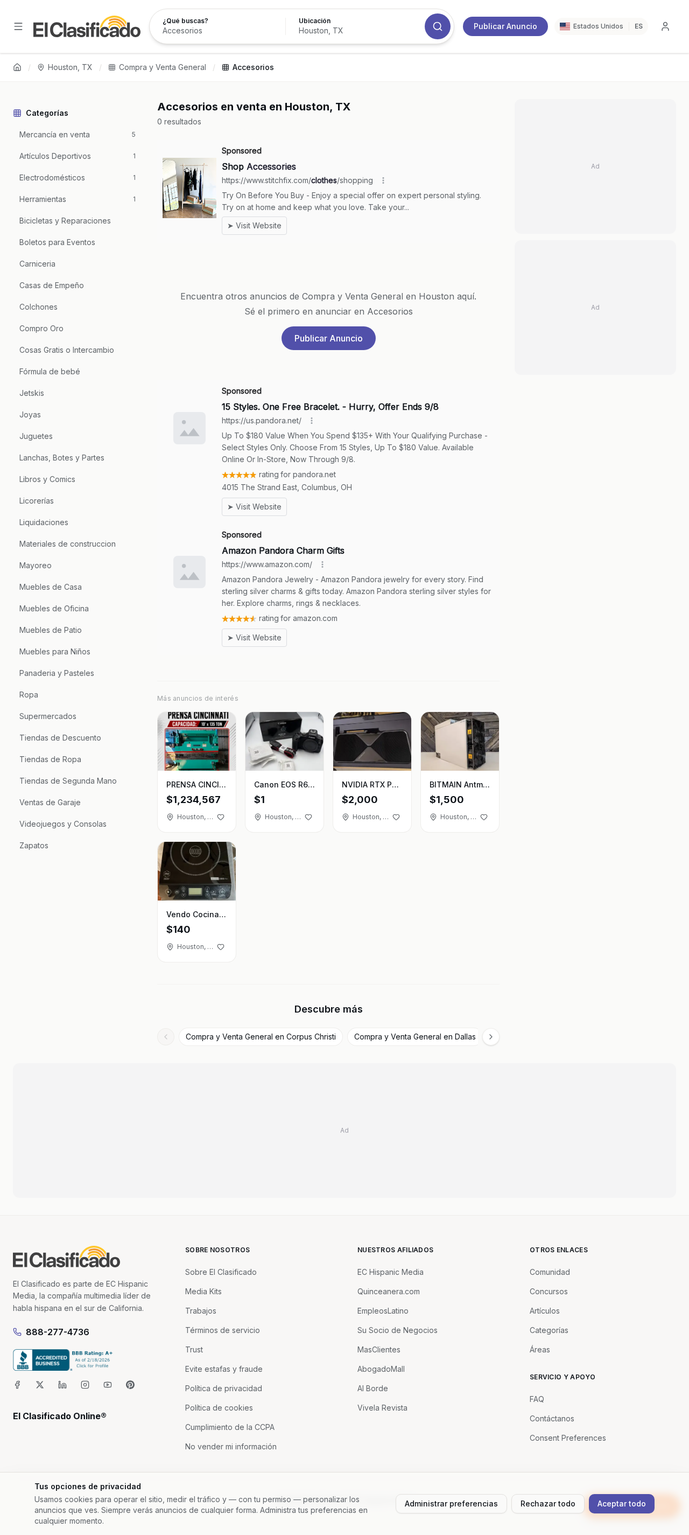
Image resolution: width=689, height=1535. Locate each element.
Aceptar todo (621, 1503)
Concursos (549, 1291)
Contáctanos (552, 1418)
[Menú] (18, 26)
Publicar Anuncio (505, 26)
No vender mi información (231, 1446)
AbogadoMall (381, 1368)
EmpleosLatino (383, 1310)
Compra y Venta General (162, 67)
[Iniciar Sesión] (665, 26)
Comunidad (550, 1271)
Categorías (549, 1330)
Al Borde (372, 1388)
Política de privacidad (223, 1388)
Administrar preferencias (451, 1503)
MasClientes (378, 1349)
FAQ (537, 1399)
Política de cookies (219, 1407)
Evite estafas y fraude (224, 1368)
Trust (194, 1349)
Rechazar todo (548, 1503)
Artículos (545, 1310)
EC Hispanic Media (390, 1271)
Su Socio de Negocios (397, 1330)
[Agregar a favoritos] (220, 817)
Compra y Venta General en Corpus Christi (261, 1036)
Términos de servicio (222, 1330)
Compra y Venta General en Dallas (415, 1036)
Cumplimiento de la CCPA (230, 1427)
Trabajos (200, 1310)
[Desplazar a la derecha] (491, 1036)
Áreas (540, 1349)
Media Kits (203, 1291)
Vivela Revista (382, 1407)
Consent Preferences (568, 1437)
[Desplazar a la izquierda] (165, 1036)
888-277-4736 (57, 1332)
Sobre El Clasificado (221, 1271)
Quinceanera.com (388, 1291)
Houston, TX (70, 67)
